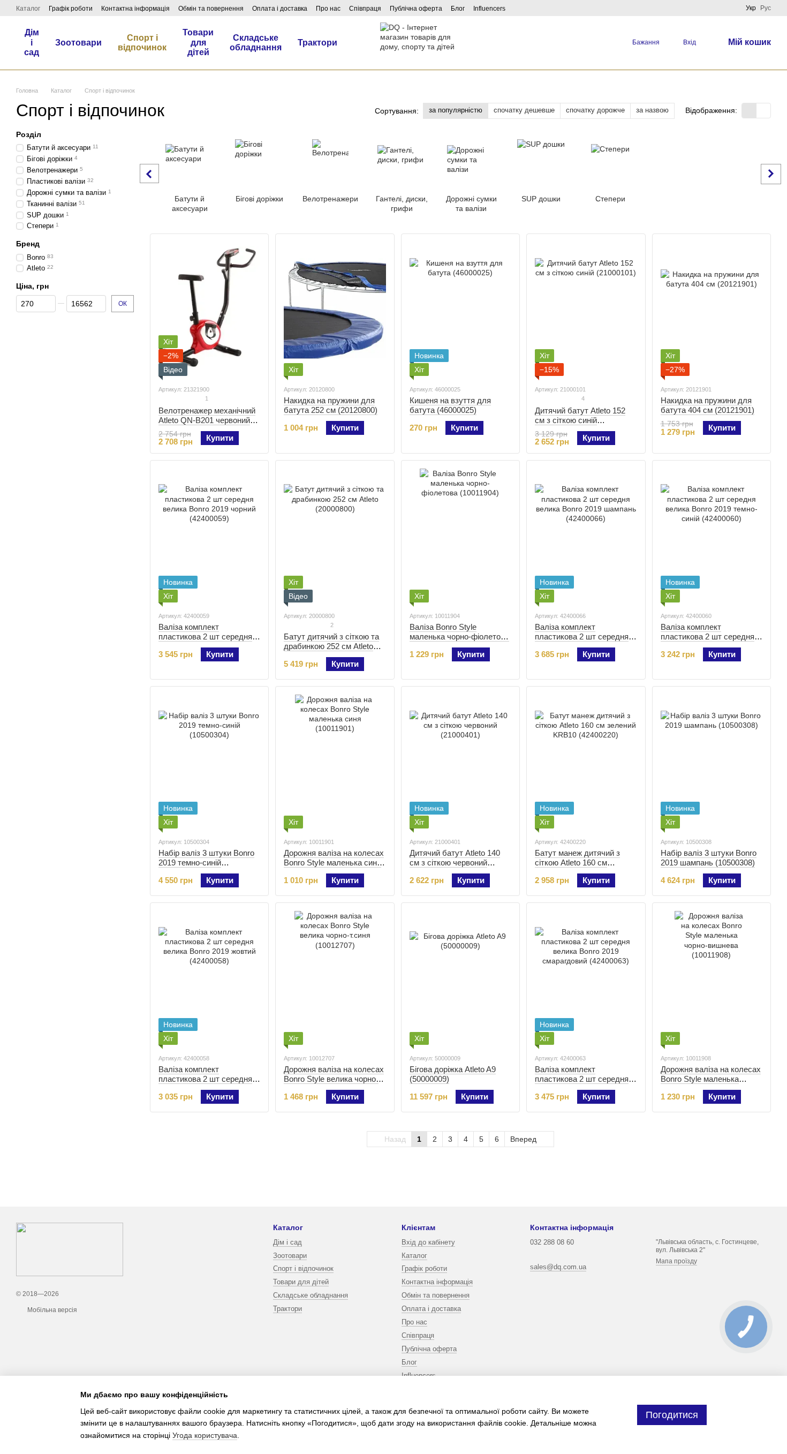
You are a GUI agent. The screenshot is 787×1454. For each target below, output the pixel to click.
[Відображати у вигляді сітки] (749, 110)
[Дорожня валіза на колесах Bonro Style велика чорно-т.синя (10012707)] (334, 978)
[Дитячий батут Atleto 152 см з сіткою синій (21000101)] (586, 309)
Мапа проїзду (676, 1261)
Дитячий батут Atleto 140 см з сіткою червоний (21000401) (455, 862)
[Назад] (149, 173)
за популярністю (455, 110)
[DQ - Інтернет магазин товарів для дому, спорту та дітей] (69, 1249)
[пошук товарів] (600, 42)
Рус (765, 8)
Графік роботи (71, 8)
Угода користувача (204, 1435)
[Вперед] (771, 174)
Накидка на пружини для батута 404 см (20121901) (707, 405)
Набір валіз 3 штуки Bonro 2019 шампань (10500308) (708, 857)
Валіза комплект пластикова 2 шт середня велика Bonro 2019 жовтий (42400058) (206, 1084)
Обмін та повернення (211, 8)
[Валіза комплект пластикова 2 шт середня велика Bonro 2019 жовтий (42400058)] (209, 978)
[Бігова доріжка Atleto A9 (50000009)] (460, 978)
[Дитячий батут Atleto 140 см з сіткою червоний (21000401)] (460, 761)
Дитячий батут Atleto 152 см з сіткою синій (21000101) (580, 420)
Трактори (317, 42)
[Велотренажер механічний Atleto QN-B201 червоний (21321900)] (209, 309)
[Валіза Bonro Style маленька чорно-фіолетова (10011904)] (460, 535)
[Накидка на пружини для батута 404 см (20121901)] (711, 309)
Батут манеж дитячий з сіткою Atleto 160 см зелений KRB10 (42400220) (584, 862)
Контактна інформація (135, 8)
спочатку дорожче (595, 110)
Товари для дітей (198, 42)
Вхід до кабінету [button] (428, 1242)
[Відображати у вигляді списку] (763, 110)
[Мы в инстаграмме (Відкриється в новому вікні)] (718, 8)
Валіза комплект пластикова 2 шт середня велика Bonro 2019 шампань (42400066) (582, 641)
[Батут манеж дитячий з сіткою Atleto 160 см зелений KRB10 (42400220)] (586, 761)
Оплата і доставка (279, 8)
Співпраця (365, 8)
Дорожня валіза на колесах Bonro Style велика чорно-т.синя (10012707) (334, 1079)
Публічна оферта (416, 8)
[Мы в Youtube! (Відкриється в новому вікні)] (731, 8)
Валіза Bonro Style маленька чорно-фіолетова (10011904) (459, 636)
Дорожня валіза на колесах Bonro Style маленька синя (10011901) (334, 862)
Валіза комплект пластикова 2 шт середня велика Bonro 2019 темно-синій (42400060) (708, 641)
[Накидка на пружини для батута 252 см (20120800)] (334, 309)
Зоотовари (78, 42)
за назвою (652, 110)
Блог (458, 8)
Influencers (489, 8)
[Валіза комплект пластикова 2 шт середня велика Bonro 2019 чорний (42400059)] (209, 535)
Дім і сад (31, 42)
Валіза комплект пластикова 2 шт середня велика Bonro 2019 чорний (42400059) (206, 641)
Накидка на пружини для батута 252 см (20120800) (330, 405)
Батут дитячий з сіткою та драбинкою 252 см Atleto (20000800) (331, 646)
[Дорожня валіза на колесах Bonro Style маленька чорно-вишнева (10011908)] (711, 978)
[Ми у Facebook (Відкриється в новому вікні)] (705, 8)
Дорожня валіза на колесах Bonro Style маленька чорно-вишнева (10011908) (711, 1079)
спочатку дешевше (524, 110)
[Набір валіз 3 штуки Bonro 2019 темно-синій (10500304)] (209, 761)
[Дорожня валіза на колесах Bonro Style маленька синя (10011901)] (334, 761)
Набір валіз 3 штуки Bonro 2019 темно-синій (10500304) (206, 862)
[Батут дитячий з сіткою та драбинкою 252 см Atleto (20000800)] (334, 535)
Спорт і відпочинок (142, 42)
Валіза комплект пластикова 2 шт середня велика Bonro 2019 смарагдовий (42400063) (582, 1084)
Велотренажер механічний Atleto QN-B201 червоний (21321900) (206, 420)
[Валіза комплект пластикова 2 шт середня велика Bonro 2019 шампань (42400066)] (586, 535)
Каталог (28, 8)
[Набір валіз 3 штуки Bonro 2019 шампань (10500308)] (711, 761)
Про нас (328, 8)
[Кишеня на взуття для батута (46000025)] (460, 309)
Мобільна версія (51, 1310)
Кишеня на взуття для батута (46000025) (450, 405)
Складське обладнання (256, 42)
